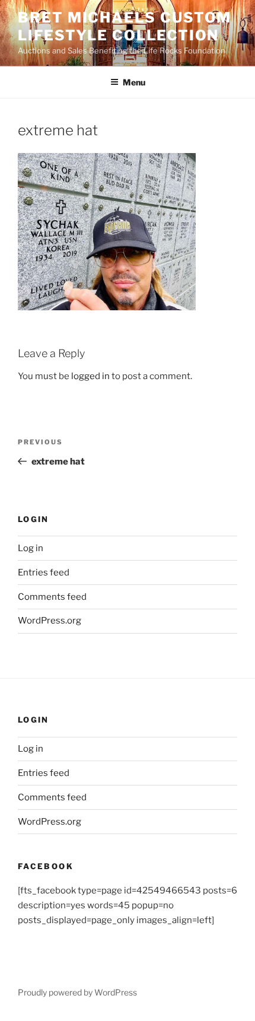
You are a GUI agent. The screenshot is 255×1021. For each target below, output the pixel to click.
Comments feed (52, 596)
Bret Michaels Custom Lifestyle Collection (124, 26)
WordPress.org (49, 620)
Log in (30, 548)
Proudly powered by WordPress (77, 992)
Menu (134, 82)
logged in (90, 376)
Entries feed (43, 572)
